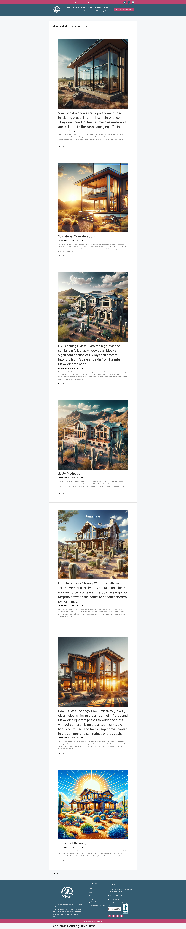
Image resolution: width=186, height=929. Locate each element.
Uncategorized (74, 131)
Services (75, 8)
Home (68, 8)
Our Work (89, 8)
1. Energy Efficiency (72, 843)
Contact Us (107, 8)
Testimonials (98, 8)
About (83, 8)
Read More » (61, 146)
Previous (54, 873)
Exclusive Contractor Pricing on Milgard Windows (96, 11)
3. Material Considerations (77, 236)
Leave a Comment (63, 131)
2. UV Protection (70, 474)
